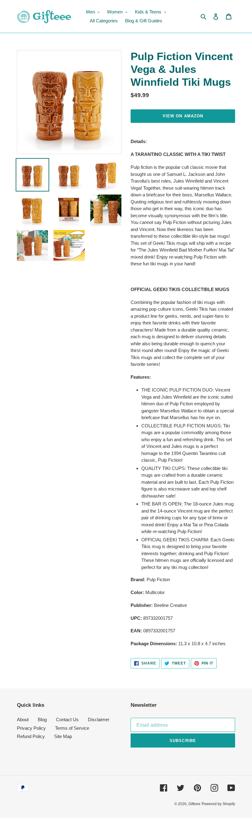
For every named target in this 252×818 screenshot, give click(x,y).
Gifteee (194, 804)
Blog (42, 719)
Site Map (63, 736)
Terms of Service (72, 728)
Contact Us (67, 719)
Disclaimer (98, 719)
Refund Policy (31, 736)
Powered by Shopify (218, 804)
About (23, 719)
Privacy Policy (31, 728)
